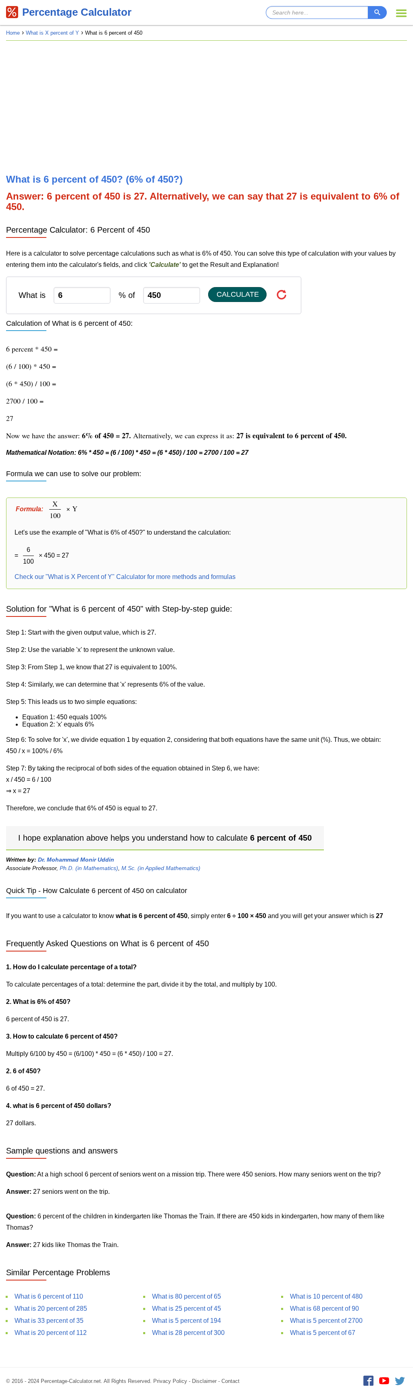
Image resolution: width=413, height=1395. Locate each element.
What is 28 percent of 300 (188, 1332)
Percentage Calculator (76, 12)
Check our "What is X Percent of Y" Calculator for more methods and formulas (125, 576)
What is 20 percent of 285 (51, 1308)
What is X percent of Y (52, 33)
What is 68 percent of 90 (324, 1308)
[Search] (377, 12)
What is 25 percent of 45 (186, 1308)
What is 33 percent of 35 (49, 1320)
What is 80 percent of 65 (186, 1296)
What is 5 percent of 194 (186, 1320)
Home (13, 33)
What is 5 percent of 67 (322, 1332)
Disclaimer (204, 1381)
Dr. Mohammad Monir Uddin (76, 859)
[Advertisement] (206, 107)
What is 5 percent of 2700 (326, 1320)
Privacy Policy (170, 1381)
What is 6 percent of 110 (49, 1296)
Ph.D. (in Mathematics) (89, 868)
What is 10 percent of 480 (326, 1296)
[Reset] (282, 294)
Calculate (238, 294)
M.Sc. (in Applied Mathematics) (160, 868)
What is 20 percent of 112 (51, 1332)
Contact (230, 1381)
